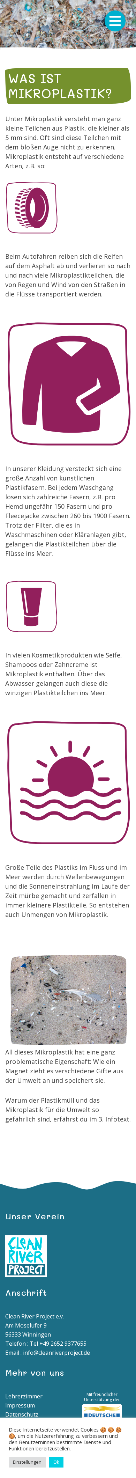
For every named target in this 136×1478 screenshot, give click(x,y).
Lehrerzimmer (24, 1396)
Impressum (20, 1405)
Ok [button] (56, 1462)
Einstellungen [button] (27, 1462)
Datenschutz (21, 1414)
